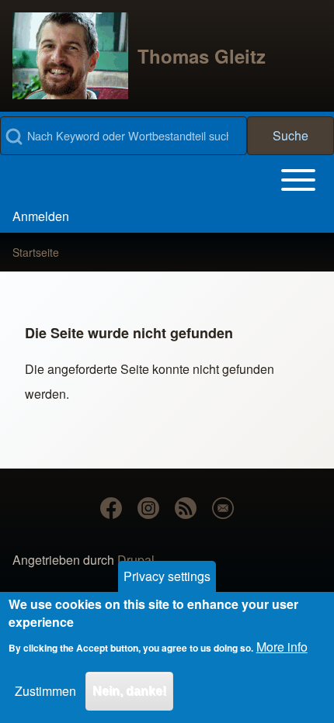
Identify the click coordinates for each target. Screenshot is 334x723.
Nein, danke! (129, 690)
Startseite (35, 252)
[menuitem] (41, 216)
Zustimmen (45, 691)
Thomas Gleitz (201, 56)
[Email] (222, 508)
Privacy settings (167, 576)
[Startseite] (70, 55)
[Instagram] (148, 508)
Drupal (136, 560)
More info (282, 647)
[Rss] (185, 508)
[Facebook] (111, 508)
